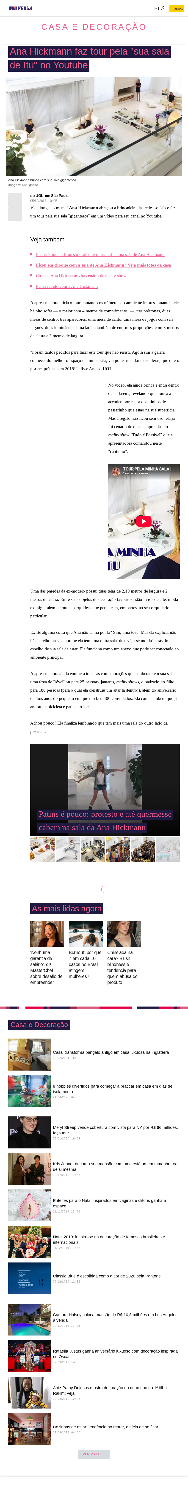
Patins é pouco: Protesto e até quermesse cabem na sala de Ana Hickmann (100, 254)
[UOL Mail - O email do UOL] (156, 8)
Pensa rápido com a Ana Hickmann (67, 286)
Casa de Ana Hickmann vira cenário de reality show (81, 275)
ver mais (91, 1454)
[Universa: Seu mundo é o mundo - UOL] (20, 8)
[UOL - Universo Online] (35, 8)
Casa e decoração (94, 27)
